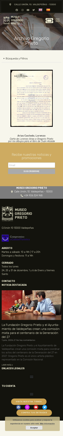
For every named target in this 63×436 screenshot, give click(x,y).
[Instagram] (22, 10)
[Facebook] (17, 10)
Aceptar (34, 427)
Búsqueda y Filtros (17, 58)
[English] (40, 9)
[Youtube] (28, 10)
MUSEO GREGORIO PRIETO (17, 20)
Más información (47, 423)
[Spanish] (48, 9)
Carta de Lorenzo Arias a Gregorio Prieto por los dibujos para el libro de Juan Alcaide (31, 140)
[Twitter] (33, 10)
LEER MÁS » (7, 365)
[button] (31, 58)
